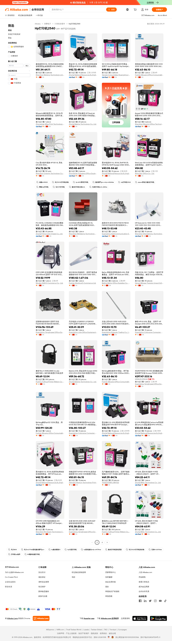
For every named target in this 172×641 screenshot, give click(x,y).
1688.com (60, 630)
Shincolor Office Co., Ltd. (144, 173)
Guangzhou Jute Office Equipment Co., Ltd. (83, 332)
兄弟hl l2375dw (156, 549)
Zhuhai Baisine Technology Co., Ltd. (82, 124)
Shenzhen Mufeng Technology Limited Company (50, 75)
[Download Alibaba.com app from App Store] (139, 618)
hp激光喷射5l (55, 549)
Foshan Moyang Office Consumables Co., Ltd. (149, 75)
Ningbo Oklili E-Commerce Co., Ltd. (49, 283)
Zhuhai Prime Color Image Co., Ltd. (49, 234)
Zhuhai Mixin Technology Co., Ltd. (148, 483)
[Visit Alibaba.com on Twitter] (150, 600)
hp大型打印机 (72, 549)
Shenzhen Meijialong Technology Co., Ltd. (83, 234)
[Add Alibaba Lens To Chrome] (41, 618)
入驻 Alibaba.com (145, 572)
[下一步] (107, 542)
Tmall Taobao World (73, 630)
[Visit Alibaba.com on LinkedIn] (145, 600)
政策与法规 (42, 596)
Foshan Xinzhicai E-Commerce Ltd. (82, 283)
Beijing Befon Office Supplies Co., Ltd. (116, 283)
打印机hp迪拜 (15, 554)
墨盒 (10, 38)
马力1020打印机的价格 (136, 549)
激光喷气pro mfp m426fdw (104, 182)
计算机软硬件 (60, 24)
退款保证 (41, 577)
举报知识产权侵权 (112, 591)
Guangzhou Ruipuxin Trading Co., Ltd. (116, 332)
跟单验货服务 (43, 591)
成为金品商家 (144, 587)
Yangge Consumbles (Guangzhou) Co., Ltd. (116, 75)
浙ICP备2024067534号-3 (150, 637)
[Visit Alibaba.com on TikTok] (165, 600)
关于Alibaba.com (12, 567)
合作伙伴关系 (144, 591)
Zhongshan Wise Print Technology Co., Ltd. (50, 124)
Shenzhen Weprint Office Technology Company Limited (149, 124)
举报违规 (108, 596)
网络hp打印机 (43, 187)
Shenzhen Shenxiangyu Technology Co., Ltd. (149, 234)
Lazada (86, 630)
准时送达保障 (43, 582)
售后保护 (41, 587)
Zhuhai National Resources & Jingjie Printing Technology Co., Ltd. (83, 75)
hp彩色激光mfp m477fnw (92, 549)
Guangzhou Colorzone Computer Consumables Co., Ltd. (149, 332)
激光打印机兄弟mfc (78, 187)
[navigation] (19, 283)
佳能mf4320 (43, 182)
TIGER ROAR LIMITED (110, 483)
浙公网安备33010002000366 (127, 637)
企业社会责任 (10, 582)
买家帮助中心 (110, 572)
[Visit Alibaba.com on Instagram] (155, 600)
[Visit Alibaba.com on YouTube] (160, 600)
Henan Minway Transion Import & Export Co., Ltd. (149, 283)
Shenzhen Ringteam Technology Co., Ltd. (50, 532)
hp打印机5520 (126, 182)
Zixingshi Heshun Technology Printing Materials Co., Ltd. (83, 483)
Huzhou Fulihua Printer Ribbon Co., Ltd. (50, 382)
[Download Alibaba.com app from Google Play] (158, 618)
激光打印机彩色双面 (115, 549)
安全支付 (41, 572)
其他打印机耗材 (14, 34)
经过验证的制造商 (79, 572)
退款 (107, 587)
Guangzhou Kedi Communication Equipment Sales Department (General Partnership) (116, 234)
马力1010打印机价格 (62, 182)
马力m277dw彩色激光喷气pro (34, 549)
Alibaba (37, 24)
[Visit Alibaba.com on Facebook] (140, 600)
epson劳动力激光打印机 (146, 182)
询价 (73, 577)
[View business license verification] (109, 637)
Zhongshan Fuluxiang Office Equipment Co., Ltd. (83, 173)
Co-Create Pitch (11, 577)
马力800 (14, 549)
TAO (105, 630)
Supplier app (89, 618)
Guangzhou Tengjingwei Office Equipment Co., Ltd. (50, 332)
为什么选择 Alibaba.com (14, 572)
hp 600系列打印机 (82, 182)
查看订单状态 (144, 582)
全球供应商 (37, 9)
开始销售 (142, 577)
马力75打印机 (60, 187)
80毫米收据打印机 (33, 554)
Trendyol (112, 630)
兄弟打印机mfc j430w (99, 187)
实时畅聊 (108, 577)
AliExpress (50, 630)
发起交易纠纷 (110, 582)
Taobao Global (96, 630)
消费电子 (47, 24)
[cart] (135, 10)
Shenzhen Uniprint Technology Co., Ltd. (50, 173)
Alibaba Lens (12, 618)
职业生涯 (8, 587)
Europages (122, 630)
